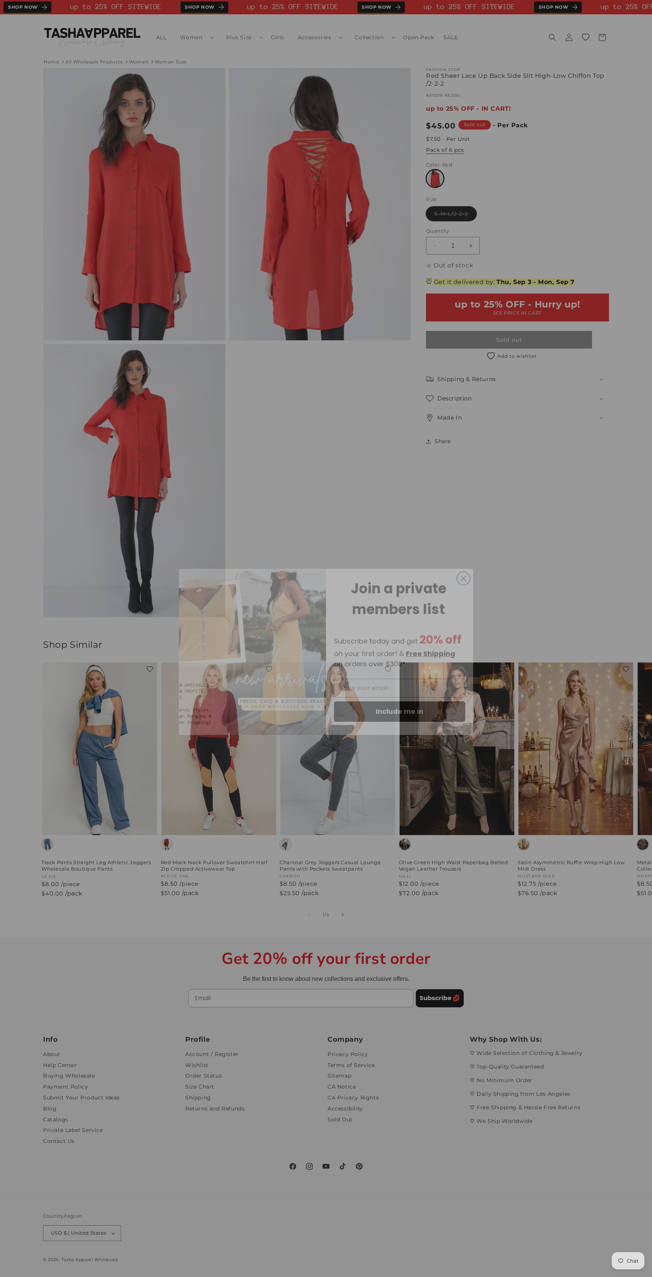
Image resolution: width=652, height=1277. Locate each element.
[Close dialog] (463, 565)
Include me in (399, 698)
